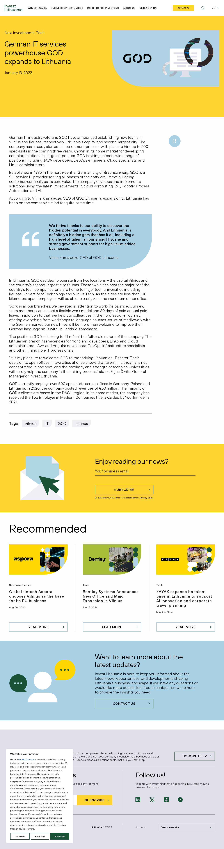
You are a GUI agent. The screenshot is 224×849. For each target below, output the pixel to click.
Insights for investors (103, 8)
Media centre (148, 8)
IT (47, 423)
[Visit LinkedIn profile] (137, 799)
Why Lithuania (37, 8)
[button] (203, 8)
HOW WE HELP (194, 756)
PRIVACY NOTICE (102, 827)
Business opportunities (67, 8)
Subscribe (124, 490)
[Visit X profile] (152, 799)
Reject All (40, 836)
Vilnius (30, 423)
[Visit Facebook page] (166, 799)
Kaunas (81, 423)
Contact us (124, 703)
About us (129, 8)
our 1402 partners (26, 759)
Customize (20, 836)
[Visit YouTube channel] (180, 799)
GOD (62, 423)
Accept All (60, 836)
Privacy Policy (146, 497)
